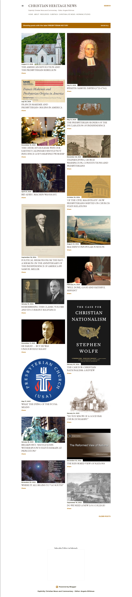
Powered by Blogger (67, 587)
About (36, 14)
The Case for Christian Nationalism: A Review (81, 369)
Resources (44, 14)
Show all (105, 25)
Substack (54, 14)
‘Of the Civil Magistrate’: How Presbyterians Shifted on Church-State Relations (88, 203)
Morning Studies (83, 14)
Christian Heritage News (52, 5)
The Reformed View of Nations (86, 463)
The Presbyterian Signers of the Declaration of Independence (87, 124)
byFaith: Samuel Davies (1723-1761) (86, 88)
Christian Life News (67, 14)
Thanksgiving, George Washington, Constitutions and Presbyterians (87, 162)
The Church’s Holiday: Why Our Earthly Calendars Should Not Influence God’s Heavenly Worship (42, 150)
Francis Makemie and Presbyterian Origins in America (41, 106)
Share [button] (23, 73)
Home (30, 14)
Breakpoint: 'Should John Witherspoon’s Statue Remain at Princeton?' (41, 447)
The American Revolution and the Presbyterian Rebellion (40, 69)
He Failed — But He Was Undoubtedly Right (35, 348)
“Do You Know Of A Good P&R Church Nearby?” (84, 418)
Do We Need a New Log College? (86, 505)
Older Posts (105, 516)
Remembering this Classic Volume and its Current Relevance (42, 308)
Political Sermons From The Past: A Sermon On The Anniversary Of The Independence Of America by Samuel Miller (42, 265)
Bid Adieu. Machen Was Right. (39, 194)
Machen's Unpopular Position (85, 246)
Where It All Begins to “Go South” (42, 485)
